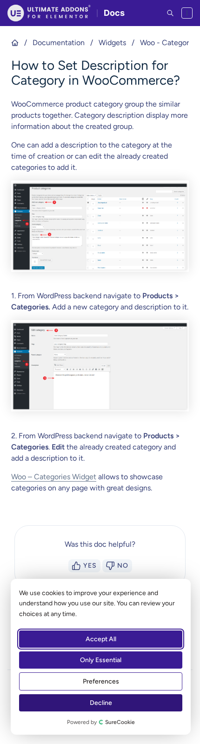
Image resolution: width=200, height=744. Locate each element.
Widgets (112, 42)
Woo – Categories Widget (53, 476)
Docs (114, 13)
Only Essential (100, 660)
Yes (90, 566)
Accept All (101, 639)
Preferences (101, 681)
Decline (101, 703)
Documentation (59, 42)
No (122, 566)
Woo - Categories (169, 42)
